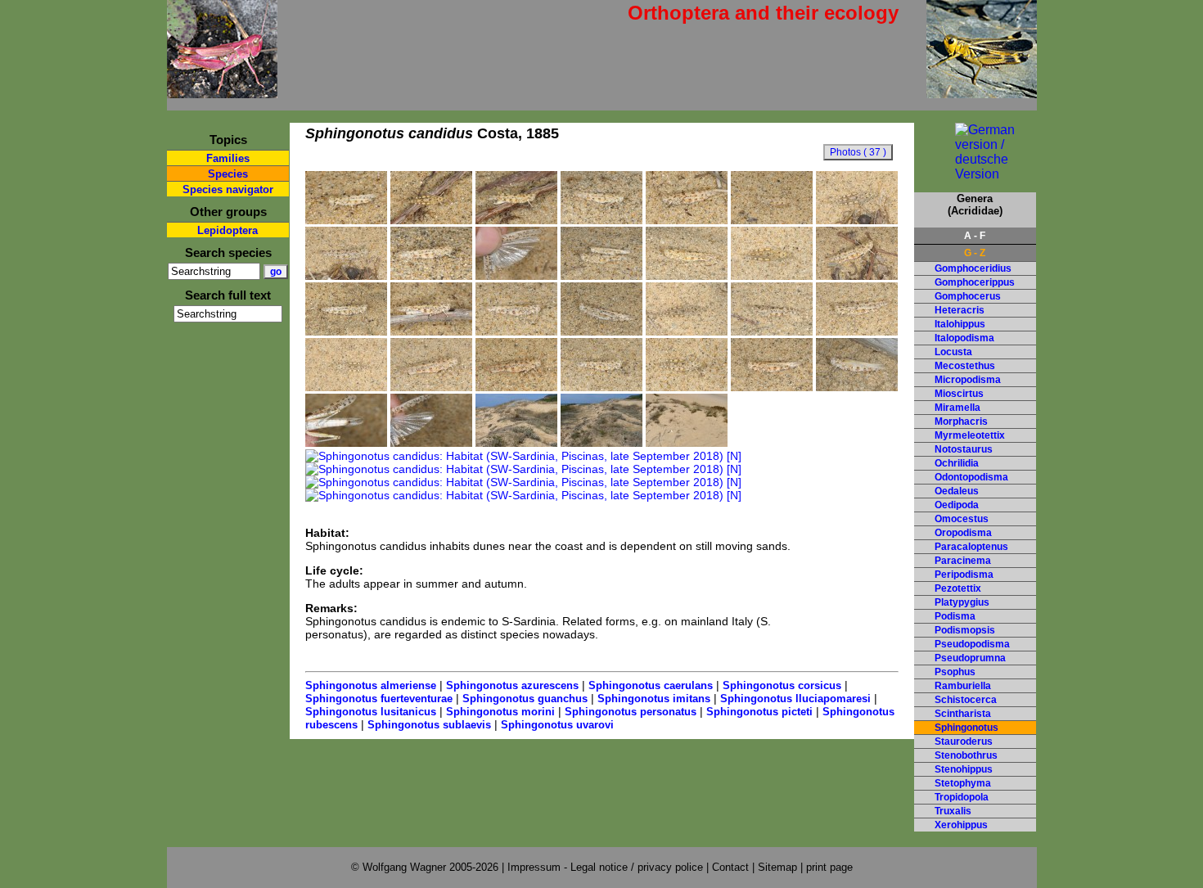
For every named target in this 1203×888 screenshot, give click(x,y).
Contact (730, 867)
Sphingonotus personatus (630, 711)
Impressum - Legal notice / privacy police (606, 867)
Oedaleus (957, 491)
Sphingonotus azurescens (512, 685)
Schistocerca (966, 699)
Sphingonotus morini (500, 711)
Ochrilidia (957, 463)
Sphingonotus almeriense (370, 685)
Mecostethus (965, 366)
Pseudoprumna (970, 658)
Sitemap (777, 867)
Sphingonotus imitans (653, 698)
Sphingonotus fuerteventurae (379, 698)
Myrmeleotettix (970, 435)
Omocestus (962, 519)
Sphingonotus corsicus (782, 685)
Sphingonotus (966, 727)
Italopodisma (964, 338)
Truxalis (953, 811)
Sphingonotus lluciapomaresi (795, 698)
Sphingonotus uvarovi (557, 725)
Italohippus (960, 324)
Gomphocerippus (975, 282)
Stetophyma (963, 783)
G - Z (974, 253)
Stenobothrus (966, 755)
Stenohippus (964, 769)
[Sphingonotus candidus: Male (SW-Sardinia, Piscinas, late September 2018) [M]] (516, 275)
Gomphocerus (968, 296)
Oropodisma (963, 533)
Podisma (955, 616)
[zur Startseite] (222, 91)
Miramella (957, 407)
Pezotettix (958, 588)
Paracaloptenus (971, 546)
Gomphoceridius (973, 268)
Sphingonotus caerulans (650, 685)
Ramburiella (963, 686)
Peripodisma (964, 574)
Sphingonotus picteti (759, 711)
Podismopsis (965, 630)
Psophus (955, 672)
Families (228, 158)
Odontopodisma (971, 477)
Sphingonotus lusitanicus (370, 711)
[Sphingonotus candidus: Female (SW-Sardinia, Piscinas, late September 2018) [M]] (346, 442)
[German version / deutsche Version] (975, 174)
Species (228, 174)
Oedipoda (957, 505)
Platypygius (962, 602)
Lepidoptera (227, 230)
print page (829, 867)
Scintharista (963, 713)
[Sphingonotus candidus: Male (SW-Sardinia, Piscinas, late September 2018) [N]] (431, 220)
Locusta (953, 352)
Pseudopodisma (972, 644)
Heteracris (959, 310)
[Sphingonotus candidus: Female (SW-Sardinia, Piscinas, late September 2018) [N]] (346, 220)
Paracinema (963, 560)
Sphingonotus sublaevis (429, 725)
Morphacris (961, 421)
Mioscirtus (959, 393)
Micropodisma (968, 379)
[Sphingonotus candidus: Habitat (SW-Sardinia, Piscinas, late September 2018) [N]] (687, 442)
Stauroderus (964, 741)
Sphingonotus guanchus (525, 698)
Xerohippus (961, 825)
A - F (974, 235)
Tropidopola (962, 797)
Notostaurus (964, 449)
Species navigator (227, 189)
